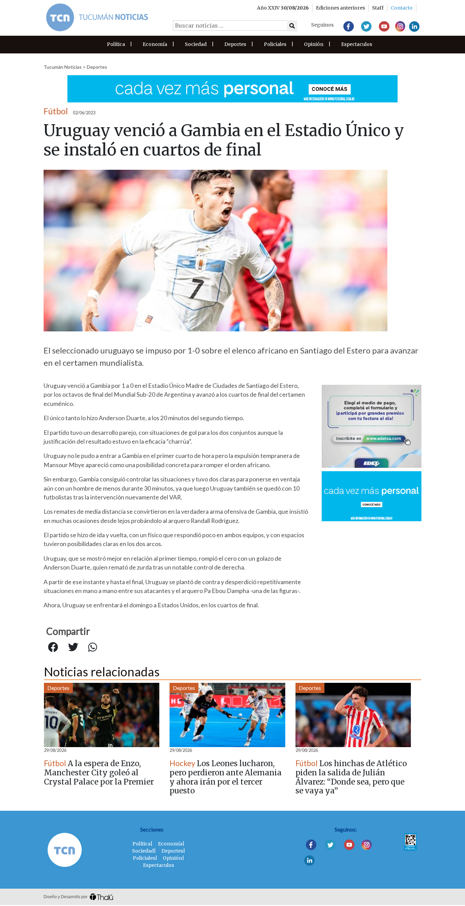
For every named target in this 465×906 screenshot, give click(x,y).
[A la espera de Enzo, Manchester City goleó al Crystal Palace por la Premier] (101, 715)
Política (116, 44)
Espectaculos (356, 44)
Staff (378, 8)
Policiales (275, 44)
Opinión (313, 44)
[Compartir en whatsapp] (92, 647)
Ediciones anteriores (340, 8)
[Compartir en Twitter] (73, 647)
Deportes (235, 44)
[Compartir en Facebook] (53, 647)
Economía (155, 44)
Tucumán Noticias (63, 67)
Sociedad (196, 44)
